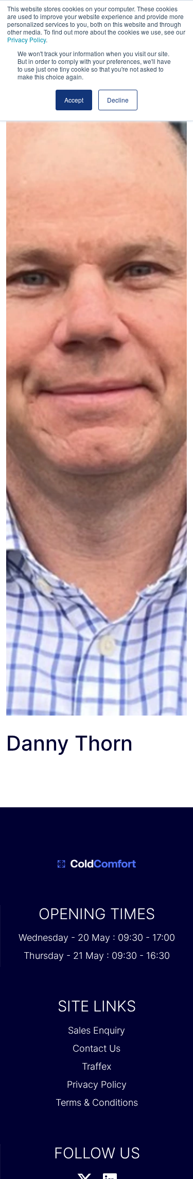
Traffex (96, 1066)
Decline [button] (118, 99)
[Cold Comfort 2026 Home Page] (96, 864)
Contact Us (96, 1048)
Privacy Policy (26, 39)
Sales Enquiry (96, 1030)
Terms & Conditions (97, 1102)
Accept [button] (73, 99)
